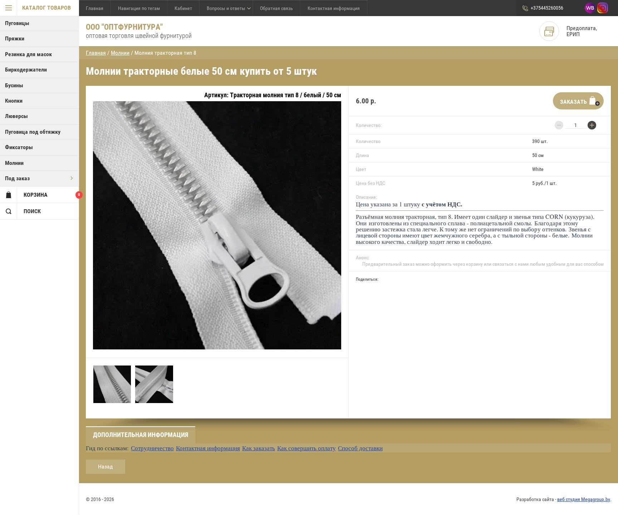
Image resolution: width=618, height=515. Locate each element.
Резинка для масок (28, 54)
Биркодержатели (26, 69)
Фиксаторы (19, 147)
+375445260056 (547, 8)
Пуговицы (17, 23)
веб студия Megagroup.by (583, 499)
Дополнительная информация (140, 434)
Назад (105, 466)
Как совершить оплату (306, 448)
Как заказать (258, 448)
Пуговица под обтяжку (32, 131)
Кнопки (14, 100)
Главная (94, 8)
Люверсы (16, 116)
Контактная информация (334, 8)
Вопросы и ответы (226, 8)
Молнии (14, 163)
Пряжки (14, 38)
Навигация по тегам (139, 8)
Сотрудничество (152, 448)
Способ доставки (360, 448)
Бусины (14, 85)
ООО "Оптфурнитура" (124, 27)
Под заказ (17, 178)
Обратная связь (276, 8)
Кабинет (183, 8)
